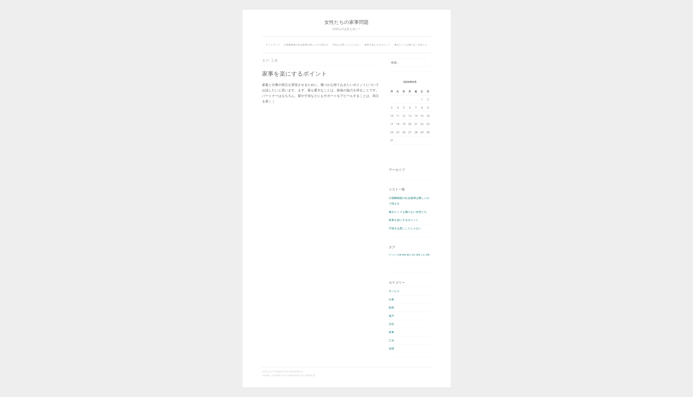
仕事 (399, 254)
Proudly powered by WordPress (282, 371)
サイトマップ (273, 44)
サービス (393, 254)
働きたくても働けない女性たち (410, 44)
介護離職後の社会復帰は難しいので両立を (306, 44)
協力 (409, 254)
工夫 (423, 254)
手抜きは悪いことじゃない (346, 44)
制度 (404, 254)
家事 (418, 254)
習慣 (428, 254)
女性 (413, 254)
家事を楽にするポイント (377, 44)
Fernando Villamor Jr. (301, 375)
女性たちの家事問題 (346, 22)
